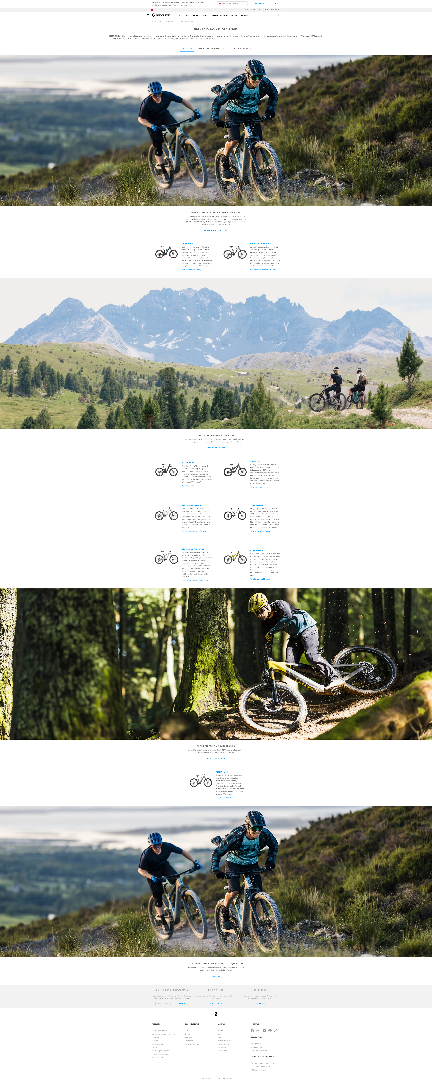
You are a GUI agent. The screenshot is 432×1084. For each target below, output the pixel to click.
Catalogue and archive (159, 1031)
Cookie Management (192, 1044)
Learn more (216, 976)
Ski (187, 15)
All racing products (158, 1057)
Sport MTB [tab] (244, 48)
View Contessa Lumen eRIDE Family (265, 257)
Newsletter (188, 1037)
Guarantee (155, 1037)
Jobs (219, 1034)
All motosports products (160, 1061)
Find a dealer (189, 1041)
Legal (219, 1037)
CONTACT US (260, 1003)
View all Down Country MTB (216, 230)
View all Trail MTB (216, 448)
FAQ (186, 1031)
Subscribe (183, 1003)
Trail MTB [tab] (229, 48)
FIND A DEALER (216, 1003)
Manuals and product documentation (164, 1034)
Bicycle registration (158, 1044)
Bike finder (155, 1041)
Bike (180, 15)
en (155, 10)
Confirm (259, 4)
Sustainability (222, 1051)
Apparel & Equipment (219, 15)
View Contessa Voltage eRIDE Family (197, 564)
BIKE (159, 22)
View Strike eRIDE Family (265, 474)
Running (195, 15)
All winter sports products (160, 1054)
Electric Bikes (170, 22)
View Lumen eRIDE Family (197, 257)
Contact (187, 1034)
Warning (155, 1047)
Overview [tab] (187, 48)
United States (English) (230, 4)
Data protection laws (225, 1041)
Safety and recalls (223, 1044)
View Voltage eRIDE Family (265, 518)
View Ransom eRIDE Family (265, 564)
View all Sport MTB (216, 758)
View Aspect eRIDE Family (230, 785)
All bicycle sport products (160, 1051)
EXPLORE (234, 15)
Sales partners (222, 1047)
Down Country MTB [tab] (208, 48)
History (220, 1031)
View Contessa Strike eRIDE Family (196, 518)
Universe (245, 15)
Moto (204, 15)
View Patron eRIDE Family (197, 474)
